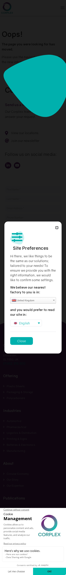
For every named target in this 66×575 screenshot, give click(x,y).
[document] (33, 287)
